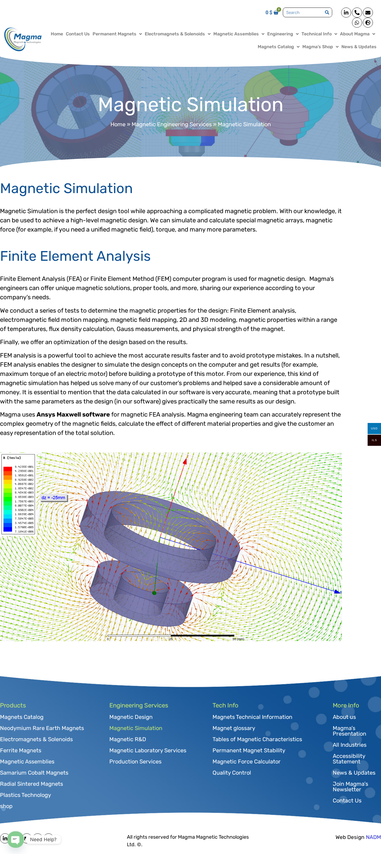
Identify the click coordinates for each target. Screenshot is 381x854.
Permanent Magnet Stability (249, 750)
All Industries (349, 744)
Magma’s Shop (317, 46)
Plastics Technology (25, 795)
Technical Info (317, 34)
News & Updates (359, 46)
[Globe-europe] (368, 23)
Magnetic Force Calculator (247, 761)
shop (6, 806)
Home (57, 34)
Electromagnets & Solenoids (175, 34)
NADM (373, 837)
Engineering (280, 34)
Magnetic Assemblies (236, 34)
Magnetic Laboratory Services (147, 750)
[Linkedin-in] (346, 13)
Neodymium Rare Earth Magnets (42, 728)
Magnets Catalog (276, 46)
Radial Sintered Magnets (31, 783)
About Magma (355, 34)
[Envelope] (368, 13)
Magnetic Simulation (135, 728)
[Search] (327, 12)
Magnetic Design (131, 717)
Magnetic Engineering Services (172, 124)
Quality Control (232, 772)
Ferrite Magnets (20, 750)
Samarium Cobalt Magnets (34, 772)
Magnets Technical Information (252, 717)
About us (344, 717)
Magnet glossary (234, 728)
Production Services (135, 761)
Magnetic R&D (127, 739)
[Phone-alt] (357, 13)
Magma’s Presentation (349, 731)
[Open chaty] (15, 839)
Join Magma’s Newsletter (350, 786)
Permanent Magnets (114, 34)
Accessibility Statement (349, 759)
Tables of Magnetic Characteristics (257, 739)
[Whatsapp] (357, 23)
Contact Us (78, 34)
